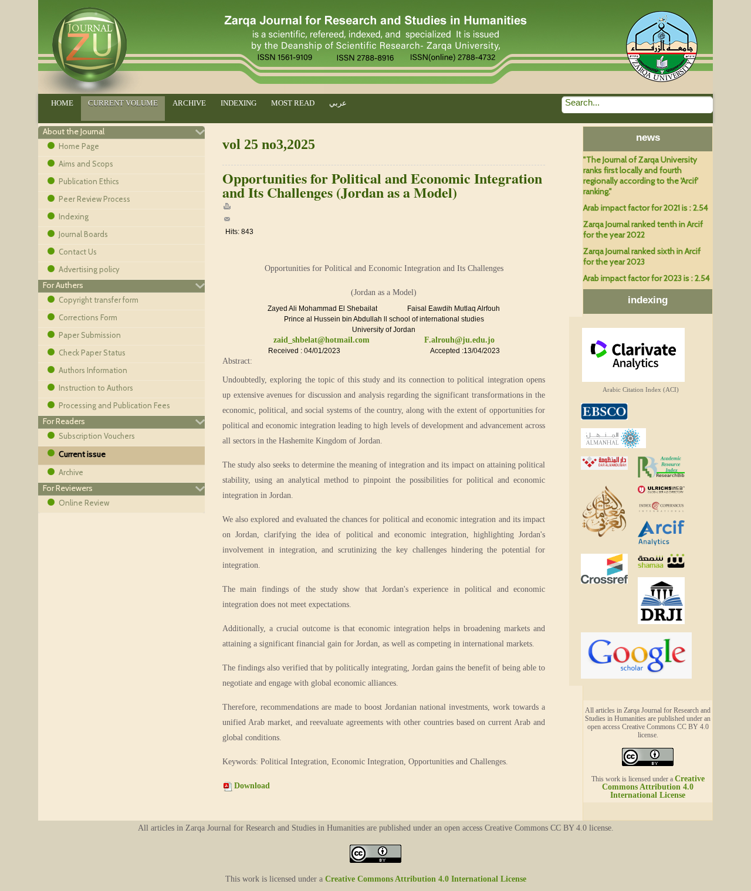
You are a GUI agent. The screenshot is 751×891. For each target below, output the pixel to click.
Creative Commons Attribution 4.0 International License (653, 786)
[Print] (227, 208)
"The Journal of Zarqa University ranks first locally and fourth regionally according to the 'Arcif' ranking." (640, 175)
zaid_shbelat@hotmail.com (321, 340)
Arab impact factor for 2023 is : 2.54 (646, 278)
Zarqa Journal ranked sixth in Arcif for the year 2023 (642, 256)
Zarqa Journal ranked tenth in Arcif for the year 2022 (643, 229)
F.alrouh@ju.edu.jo (459, 340)
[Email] (227, 220)
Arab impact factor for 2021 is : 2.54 (645, 207)
